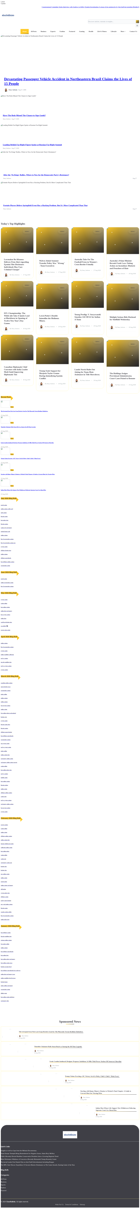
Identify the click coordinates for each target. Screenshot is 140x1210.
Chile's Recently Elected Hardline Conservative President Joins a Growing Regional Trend (29, 1156)
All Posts (3, 1179)
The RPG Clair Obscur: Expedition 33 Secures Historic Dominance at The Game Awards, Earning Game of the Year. (38, 1165)
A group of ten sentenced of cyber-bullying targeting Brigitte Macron (102, 7)
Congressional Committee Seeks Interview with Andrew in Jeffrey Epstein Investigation (51, 7)
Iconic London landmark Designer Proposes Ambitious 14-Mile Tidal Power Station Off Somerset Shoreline (27, 442)
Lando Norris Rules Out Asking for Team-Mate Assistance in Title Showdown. (87, 372)
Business (3, 1182)
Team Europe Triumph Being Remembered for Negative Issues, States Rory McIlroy (28, 1153)
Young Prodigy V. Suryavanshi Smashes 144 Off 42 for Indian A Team (88, 317)
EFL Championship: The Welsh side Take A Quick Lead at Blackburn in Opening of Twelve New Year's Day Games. (17, 318)
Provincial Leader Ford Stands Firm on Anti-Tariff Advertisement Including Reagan (27, 1162)
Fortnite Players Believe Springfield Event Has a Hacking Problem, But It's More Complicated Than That (45, 205)
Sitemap (82, 1204)
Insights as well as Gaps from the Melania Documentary (19, 1150)
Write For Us (59, 1204)
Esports (3, 1185)
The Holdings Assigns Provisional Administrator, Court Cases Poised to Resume (122, 376)
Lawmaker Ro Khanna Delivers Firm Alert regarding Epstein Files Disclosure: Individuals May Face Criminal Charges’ (16, 264)
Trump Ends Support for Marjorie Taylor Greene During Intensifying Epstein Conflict (51, 375)
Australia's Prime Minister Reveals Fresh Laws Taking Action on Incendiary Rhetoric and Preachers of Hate (122, 264)
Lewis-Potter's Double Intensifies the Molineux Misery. (49, 318)
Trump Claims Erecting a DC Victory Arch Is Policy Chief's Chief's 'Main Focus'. (21, 458)
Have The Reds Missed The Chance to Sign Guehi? (24, 115)
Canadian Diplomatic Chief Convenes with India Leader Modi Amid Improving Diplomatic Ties (16, 371)
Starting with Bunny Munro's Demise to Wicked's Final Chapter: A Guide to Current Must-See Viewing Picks (28, 474)
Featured (3, 1190)
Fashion (3, 1187)
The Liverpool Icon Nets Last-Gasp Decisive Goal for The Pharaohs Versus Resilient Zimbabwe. (24, 411)
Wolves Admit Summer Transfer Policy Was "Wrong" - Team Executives (52, 263)
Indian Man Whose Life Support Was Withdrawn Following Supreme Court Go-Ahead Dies (23, 490)
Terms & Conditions (71, 1204)
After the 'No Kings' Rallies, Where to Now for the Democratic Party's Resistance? (36, 175)
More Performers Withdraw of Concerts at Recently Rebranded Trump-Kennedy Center (28, 1159)
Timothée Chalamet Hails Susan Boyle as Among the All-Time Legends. (18, 427)
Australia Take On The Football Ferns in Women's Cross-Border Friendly (86, 262)
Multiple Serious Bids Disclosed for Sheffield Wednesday (123, 318)
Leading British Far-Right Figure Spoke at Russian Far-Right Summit (32, 145)
